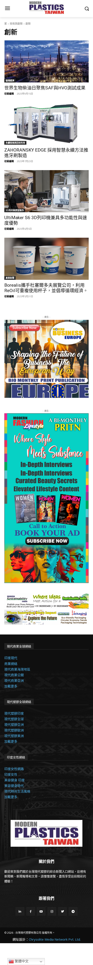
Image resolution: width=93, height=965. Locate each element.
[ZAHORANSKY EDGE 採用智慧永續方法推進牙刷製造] (46, 124)
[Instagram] (52, 911)
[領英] (20, 911)
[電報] (73, 911)
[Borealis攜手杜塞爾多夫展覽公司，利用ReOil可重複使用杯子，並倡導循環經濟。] (46, 259)
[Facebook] (30, 911)
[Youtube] (41, 911)
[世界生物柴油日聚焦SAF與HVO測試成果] (46, 61)
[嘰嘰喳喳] (62, 911)
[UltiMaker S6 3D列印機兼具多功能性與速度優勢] (46, 191)
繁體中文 (21, 961)
